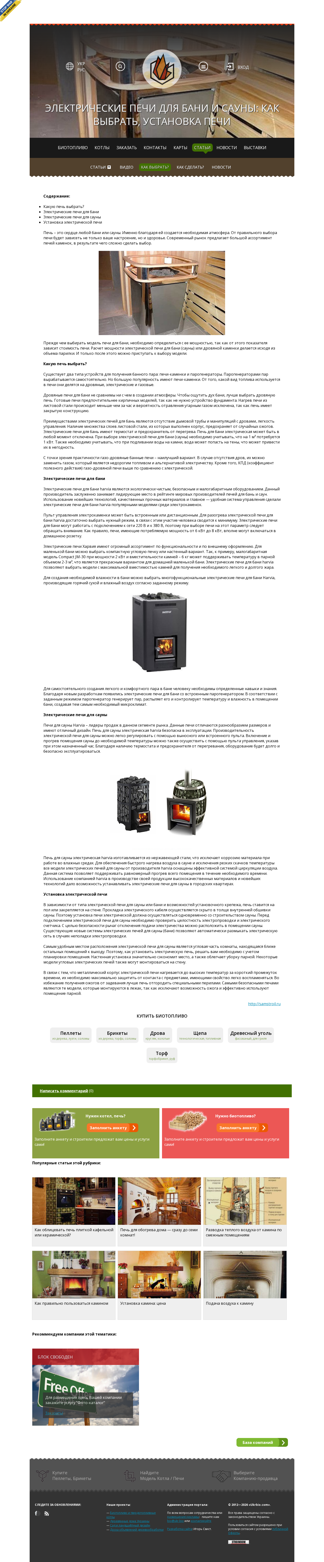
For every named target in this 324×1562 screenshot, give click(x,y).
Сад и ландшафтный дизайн (130, 1525)
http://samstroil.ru (264, 1003)
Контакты (155, 147)
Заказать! (54, 1413)
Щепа (200, 1033)
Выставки (255, 147)
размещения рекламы (183, 1517)
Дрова (157, 1033)
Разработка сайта (179, 1529)
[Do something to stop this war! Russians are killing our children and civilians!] (10, 10)
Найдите (162, 1475)
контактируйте (201, 1521)
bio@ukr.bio (175, 1521)
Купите (71, 1475)
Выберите (256, 1475)
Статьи (202, 147)
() (66, 1090)
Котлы (102, 147)
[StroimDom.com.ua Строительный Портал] (238, 1543)
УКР (81, 63)
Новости (227, 147)
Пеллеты (70, 1033)
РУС (81, 70)
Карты (180, 147)
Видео (126, 167)
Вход (243, 67)
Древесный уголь (251, 1033)
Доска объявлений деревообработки (137, 1530)
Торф (162, 1053)
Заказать (126, 147)
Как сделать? (190, 167)
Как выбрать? (155, 167)
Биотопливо (73, 147)
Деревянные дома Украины (129, 1521)
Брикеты (117, 1033)
